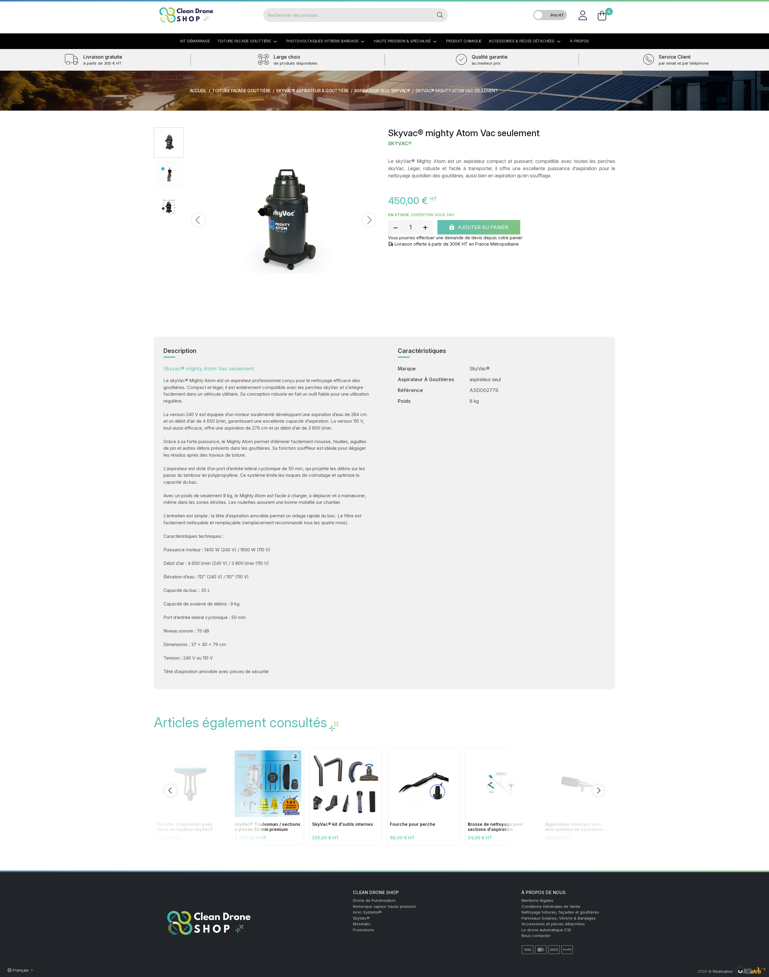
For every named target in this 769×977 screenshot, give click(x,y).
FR (608, 7)
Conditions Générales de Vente (550, 906)
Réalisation (723, 971)
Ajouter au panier (482, 227)
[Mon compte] (582, 15)
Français (20, 970)
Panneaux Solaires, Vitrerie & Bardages (558, 918)
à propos (579, 40)
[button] (171, 791)
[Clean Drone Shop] (186, 15)
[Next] (362, 220)
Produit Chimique (464, 40)
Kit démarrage (195, 40)
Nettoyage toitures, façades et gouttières (560, 912)
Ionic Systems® (367, 912)
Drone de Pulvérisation (374, 900)
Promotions (363, 929)
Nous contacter (536, 935)
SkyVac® (400, 143)
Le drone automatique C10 (546, 929)
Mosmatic (362, 923)
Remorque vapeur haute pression (384, 906)
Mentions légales (537, 900)
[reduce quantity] (395, 227)
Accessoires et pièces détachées (553, 923)
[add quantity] (425, 227)
